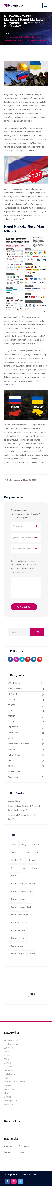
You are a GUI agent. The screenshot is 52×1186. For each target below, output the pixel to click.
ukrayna (14, 876)
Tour (24, 868)
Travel (34, 868)
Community (24, 1146)
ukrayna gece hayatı (19, 915)
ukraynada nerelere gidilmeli (23, 883)
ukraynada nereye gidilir (21, 891)
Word (32, 954)
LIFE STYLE (13, 727)
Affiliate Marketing (16, 683)
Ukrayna (11, 766)
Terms (7, 1152)
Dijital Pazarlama (15, 688)
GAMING (11, 716)
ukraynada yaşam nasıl (21, 907)
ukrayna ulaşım (17, 938)
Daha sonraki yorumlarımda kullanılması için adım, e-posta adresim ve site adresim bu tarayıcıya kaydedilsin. (23, 566)
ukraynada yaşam (18, 899)
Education (15, 852)
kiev (27, 852)
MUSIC (10, 738)
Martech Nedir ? (15, 801)
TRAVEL (11, 760)
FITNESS (11, 705)
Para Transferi (17, 860)
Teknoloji (11, 749)
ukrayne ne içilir (17, 954)
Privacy (22, 1152)
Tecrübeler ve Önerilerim (18, 744)
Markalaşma (13, 733)
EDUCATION (13, 694)
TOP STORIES (14, 755)
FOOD (10, 711)
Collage (35, 844)
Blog (24, 844)
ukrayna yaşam (17, 946)
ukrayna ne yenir (18, 930)
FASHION (12, 699)
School (32, 860)
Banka (13, 844)
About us (8, 1146)
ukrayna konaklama (19, 923)
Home (7, 33)
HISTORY (12, 722)
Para (37, 852)
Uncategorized (14, 771)
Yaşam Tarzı (13, 777)
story (13, 868)
